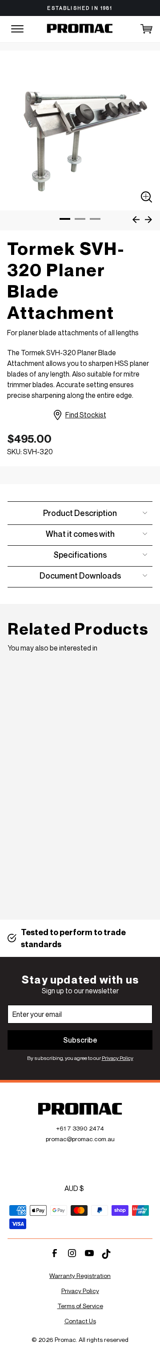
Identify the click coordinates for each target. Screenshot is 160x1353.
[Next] (147, 219)
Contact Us (80, 1321)
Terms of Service (80, 1305)
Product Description (80, 513)
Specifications (80, 554)
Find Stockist (85, 414)
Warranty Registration (80, 1275)
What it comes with (80, 534)
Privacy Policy (117, 1058)
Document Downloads (80, 575)
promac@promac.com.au (80, 1139)
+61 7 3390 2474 (80, 1128)
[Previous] (135, 219)
